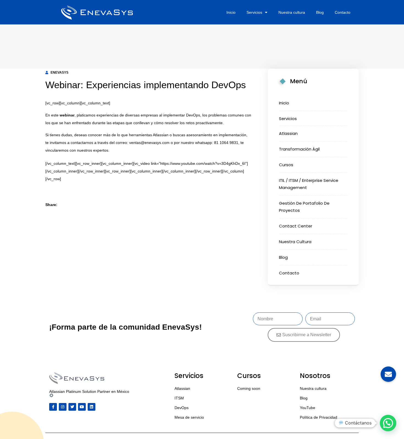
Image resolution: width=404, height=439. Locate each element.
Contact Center (295, 226)
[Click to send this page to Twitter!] (73, 205)
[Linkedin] (91, 407)
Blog (320, 12)
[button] (388, 423)
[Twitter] (72, 407)
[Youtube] (82, 407)
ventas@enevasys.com (149, 142)
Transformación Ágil (299, 149)
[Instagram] (63, 407)
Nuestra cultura (291, 12)
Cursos (286, 165)
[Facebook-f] (53, 407)
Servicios (254, 12)
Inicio (231, 12)
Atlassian (160, 135)
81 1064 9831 (226, 142)
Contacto (342, 12)
